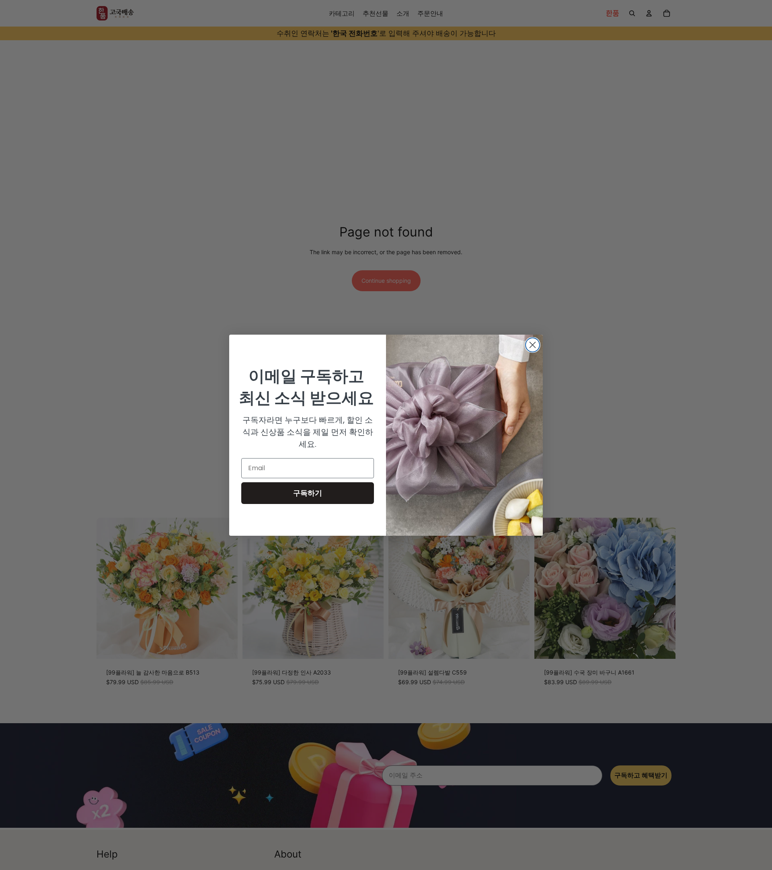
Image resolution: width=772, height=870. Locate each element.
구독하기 (307, 493)
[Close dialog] (533, 345)
